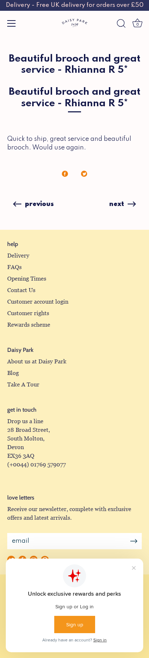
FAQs (14, 267)
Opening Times (26, 278)
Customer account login (37, 301)
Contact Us (21, 290)
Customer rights (28, 313)
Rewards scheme (28, 324)
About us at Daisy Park (37, 361)
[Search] (121, 24)
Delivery (18, 255)
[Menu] (12, 23)
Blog (13, 373)
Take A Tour (23, 384)
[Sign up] (134, 541)
